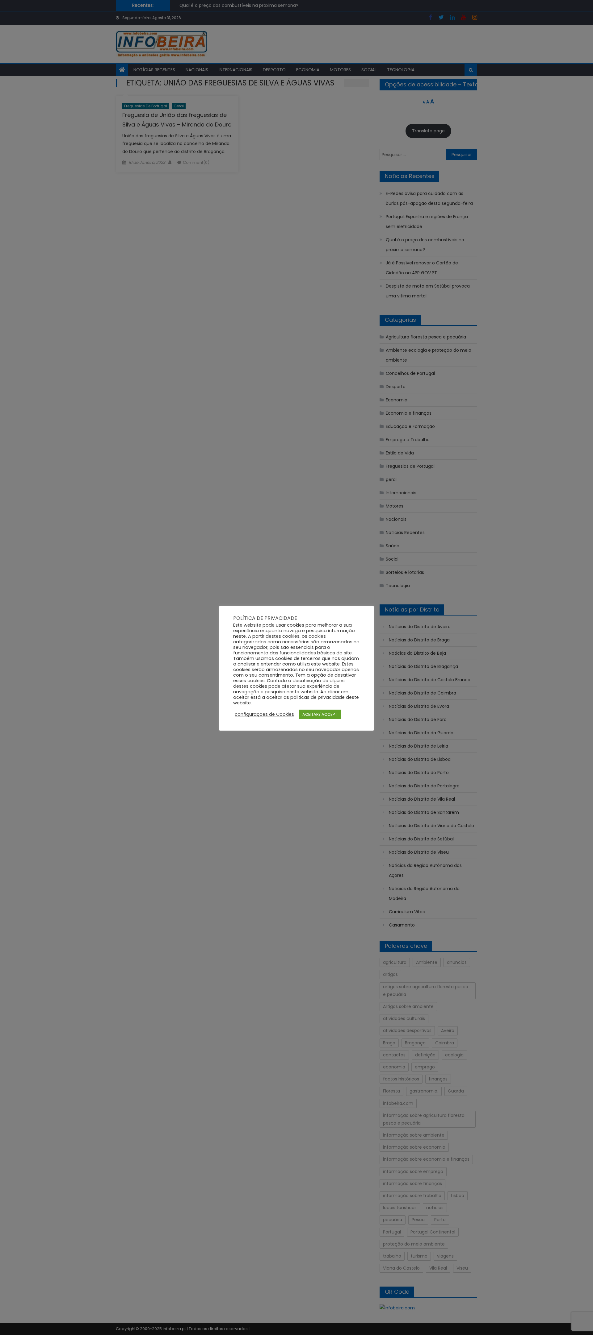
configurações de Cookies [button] (264, 714)
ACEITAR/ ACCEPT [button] (319, 714)
